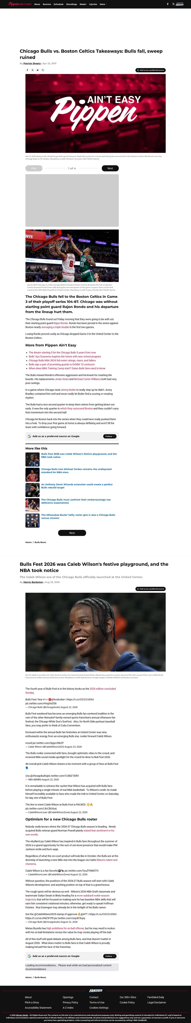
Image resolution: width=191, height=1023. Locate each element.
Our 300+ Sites (128, 997)
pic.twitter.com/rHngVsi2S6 (41, 703)
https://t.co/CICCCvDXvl (80, 699)
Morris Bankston (33, 582)
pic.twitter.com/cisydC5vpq (69, 918)
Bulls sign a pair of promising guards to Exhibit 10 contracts (62, 364)
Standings (71, 4)
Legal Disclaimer (156, 1002)
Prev (33, 168)
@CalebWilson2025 (45, 914)
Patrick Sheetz (32, 63)
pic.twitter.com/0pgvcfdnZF (48, 742)
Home (28, 542)
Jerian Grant (62, 379)
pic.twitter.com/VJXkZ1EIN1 (63, 775)
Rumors (47, 4)
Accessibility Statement (38, 1007)
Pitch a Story (32, 1002)
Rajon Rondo (61, 323)
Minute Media (22, 1015)
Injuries (93, 4)
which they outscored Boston (76, 408)
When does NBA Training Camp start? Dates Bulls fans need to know (67, 368)
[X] (173, 4)
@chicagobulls (38, 775)
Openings (68, 997)
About (28, 997)
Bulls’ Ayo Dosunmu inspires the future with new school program (65, 356)
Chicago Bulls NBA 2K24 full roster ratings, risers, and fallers (62, 360)
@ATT (84, 914)
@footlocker (58, 699)
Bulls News (40, 542)
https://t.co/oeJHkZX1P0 (39, 918)
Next (110, 168)
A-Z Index (68, 1007)
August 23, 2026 (73, 746)
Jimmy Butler (68, 389)
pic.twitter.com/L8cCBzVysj (41, 808)
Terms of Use (96, 1002)
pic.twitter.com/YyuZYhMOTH (82, 870)
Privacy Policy (70, 1002)
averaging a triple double (55, 327)
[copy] (43, 70)
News (37, 4)
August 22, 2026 (69, 707)
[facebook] (167, 4)
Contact (93, 997)
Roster (83, 4)
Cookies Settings (98, 1007)
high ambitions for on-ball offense (65, 928)
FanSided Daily (155, 997)
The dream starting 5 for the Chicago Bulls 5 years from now (62, 352)
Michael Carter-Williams (87, 379)
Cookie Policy (127, 1002)
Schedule (58, 4)
